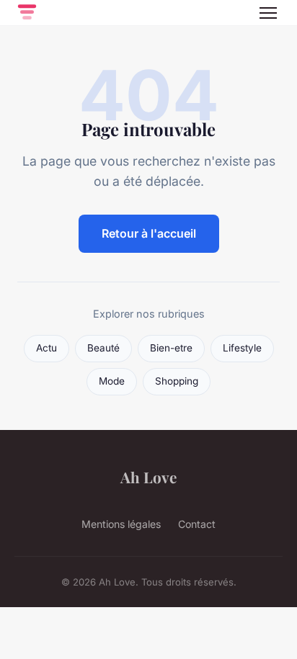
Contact (197, 524)
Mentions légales (121, 524)
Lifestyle (242, 348)
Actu (46, 348)
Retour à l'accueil (149, 233)
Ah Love (148, 477)
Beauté (103, 348)
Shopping (176, 381)
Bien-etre (171, 348)
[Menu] (268, 12)
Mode (112, 381)
